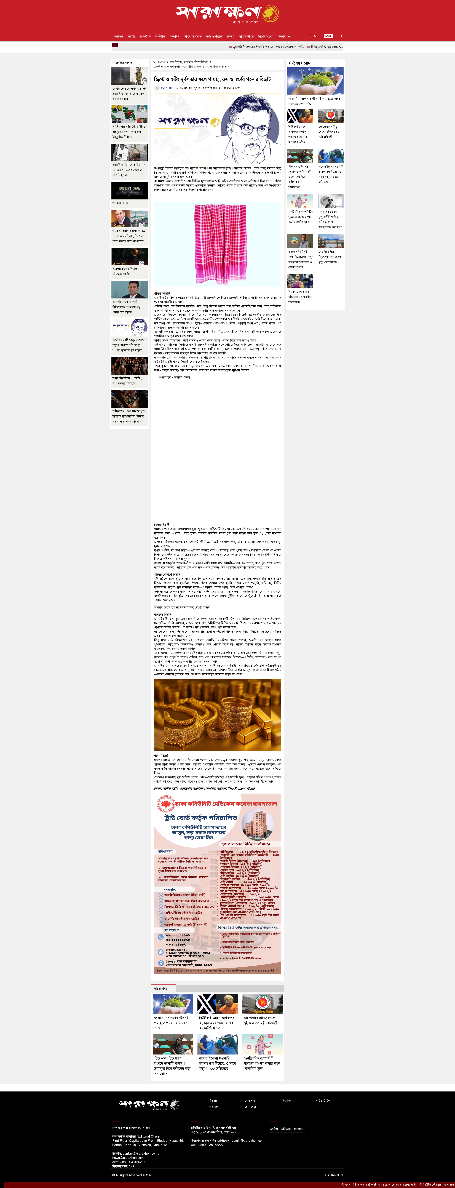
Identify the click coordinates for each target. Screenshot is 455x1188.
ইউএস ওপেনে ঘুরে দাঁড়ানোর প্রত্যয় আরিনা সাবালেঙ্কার (300, 297)
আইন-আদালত (193, 36)
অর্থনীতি (160, 36)
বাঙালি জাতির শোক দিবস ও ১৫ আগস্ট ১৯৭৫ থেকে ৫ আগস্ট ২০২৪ (129, 170)
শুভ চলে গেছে (120, 203)
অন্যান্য (282, 36)
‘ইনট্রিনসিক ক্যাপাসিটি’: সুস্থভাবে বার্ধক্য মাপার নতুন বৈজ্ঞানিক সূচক (262, 1063)
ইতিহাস (286, 1129)
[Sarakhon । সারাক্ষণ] (227, 15)
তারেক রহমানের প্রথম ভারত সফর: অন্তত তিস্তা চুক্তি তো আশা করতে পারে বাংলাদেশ (129, 236)
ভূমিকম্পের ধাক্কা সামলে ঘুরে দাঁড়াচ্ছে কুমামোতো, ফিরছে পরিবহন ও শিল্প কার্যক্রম (129, 416)
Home (161, 62)
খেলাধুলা (250, 1101)
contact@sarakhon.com (140, 1153)
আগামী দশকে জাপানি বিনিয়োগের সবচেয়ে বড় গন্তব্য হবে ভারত (126, 307)
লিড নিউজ (201, 62)
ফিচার (230, 36)
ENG (328, 35)
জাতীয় (132, 36)
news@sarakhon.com (128, 1158)
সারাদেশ (214, 1107)
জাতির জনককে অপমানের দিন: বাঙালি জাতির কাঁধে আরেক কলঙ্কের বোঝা (130, 94)
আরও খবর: (161, 989)
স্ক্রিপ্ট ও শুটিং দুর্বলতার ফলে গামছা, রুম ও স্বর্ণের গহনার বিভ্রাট (191, 66)
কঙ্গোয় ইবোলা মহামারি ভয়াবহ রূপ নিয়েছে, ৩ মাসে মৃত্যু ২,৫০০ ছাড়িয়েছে (217, 1063)
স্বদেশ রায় (166, 88)
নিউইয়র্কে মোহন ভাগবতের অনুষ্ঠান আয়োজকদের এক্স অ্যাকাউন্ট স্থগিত (303, 47)
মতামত (118, 36)
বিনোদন (175, 36)
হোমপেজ (250, 1107)
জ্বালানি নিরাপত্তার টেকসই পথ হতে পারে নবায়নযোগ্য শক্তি (218, 47)
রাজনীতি (145, 36)
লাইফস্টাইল (246, 36)
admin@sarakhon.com (247, 1141)
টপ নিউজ (176, 62)
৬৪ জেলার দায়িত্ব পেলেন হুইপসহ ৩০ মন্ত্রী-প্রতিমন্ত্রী (329, 132)
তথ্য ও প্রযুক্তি (214, 36)
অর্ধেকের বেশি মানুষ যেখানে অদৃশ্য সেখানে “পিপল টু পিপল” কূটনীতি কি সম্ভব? (128, 345)
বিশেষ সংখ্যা (266, 36)
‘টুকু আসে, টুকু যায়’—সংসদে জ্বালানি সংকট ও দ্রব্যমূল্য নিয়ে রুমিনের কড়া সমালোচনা (300, 177)
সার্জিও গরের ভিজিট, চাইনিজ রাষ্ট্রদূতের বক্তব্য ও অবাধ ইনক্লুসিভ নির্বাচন (129, 132)
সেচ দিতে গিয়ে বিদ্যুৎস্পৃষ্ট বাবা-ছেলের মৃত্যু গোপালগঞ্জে (330, 257)
